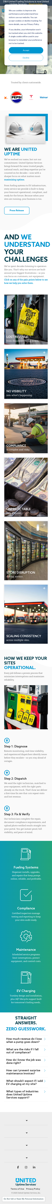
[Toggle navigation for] (26, 1122)
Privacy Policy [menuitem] (33, 1189)
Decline (26, 57)
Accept (26, 50)
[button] (48, 10)
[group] (26, 319)
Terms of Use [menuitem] (17, 1189)
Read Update (35, 4)
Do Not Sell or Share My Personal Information (24, 1199)
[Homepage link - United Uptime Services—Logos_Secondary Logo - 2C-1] (26, 1184)
